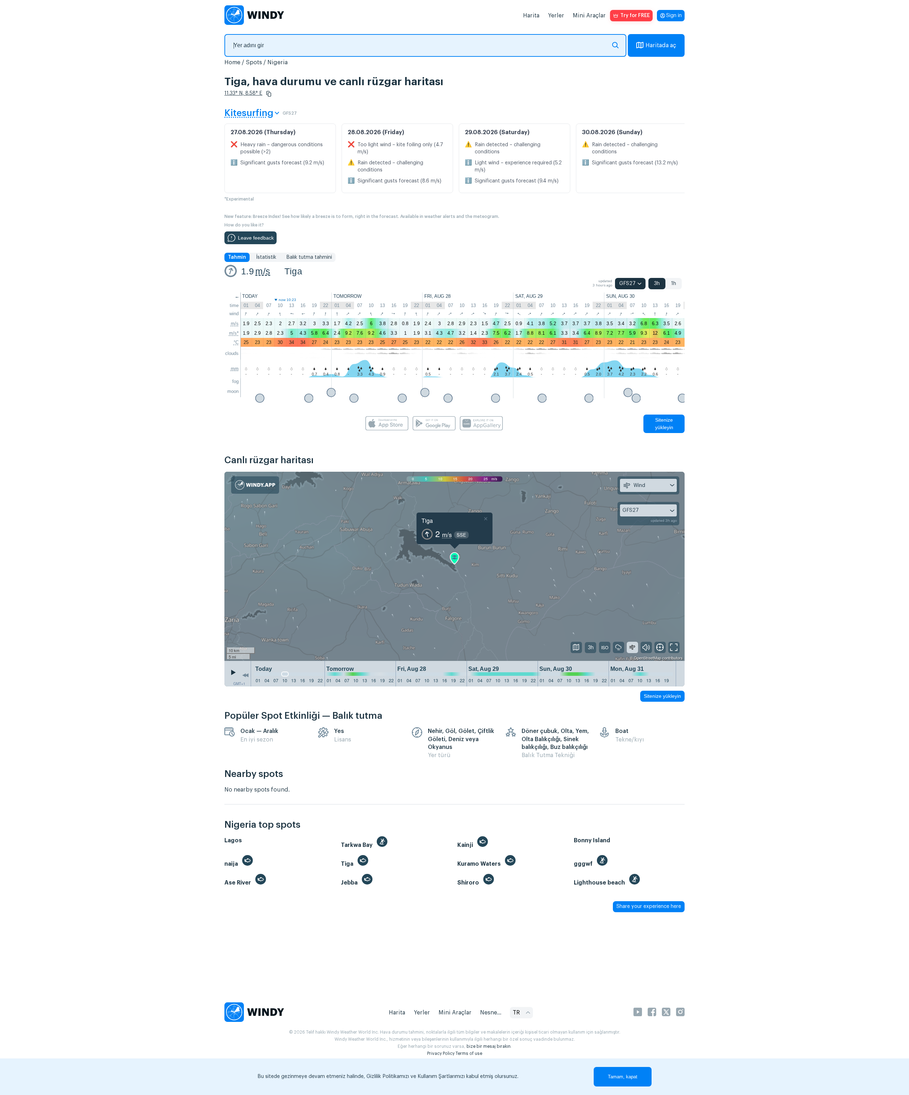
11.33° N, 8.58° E (243, 93)
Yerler (556, 15)
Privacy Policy (440, 1053)
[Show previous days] (245, 675)
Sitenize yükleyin (664, 423)
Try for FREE (635, 15)
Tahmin (237, 257)
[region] (454, 566)
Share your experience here (648, 906)
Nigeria (277, 62)
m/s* (234, 333)
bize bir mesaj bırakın (489, 1046)
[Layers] (576, 647)
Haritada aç (661, 45)
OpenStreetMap (647, 658)
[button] (268, 93)
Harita (531, 15)
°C (236, 342)
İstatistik (266, 257)
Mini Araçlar (589, 15)
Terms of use (469, 1053)
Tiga (293, 271)
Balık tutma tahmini (309, 257)
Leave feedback (256, 238)
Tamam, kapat (622, 1076)
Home (232, 62)
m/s (262, 271)
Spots (254, 62)
